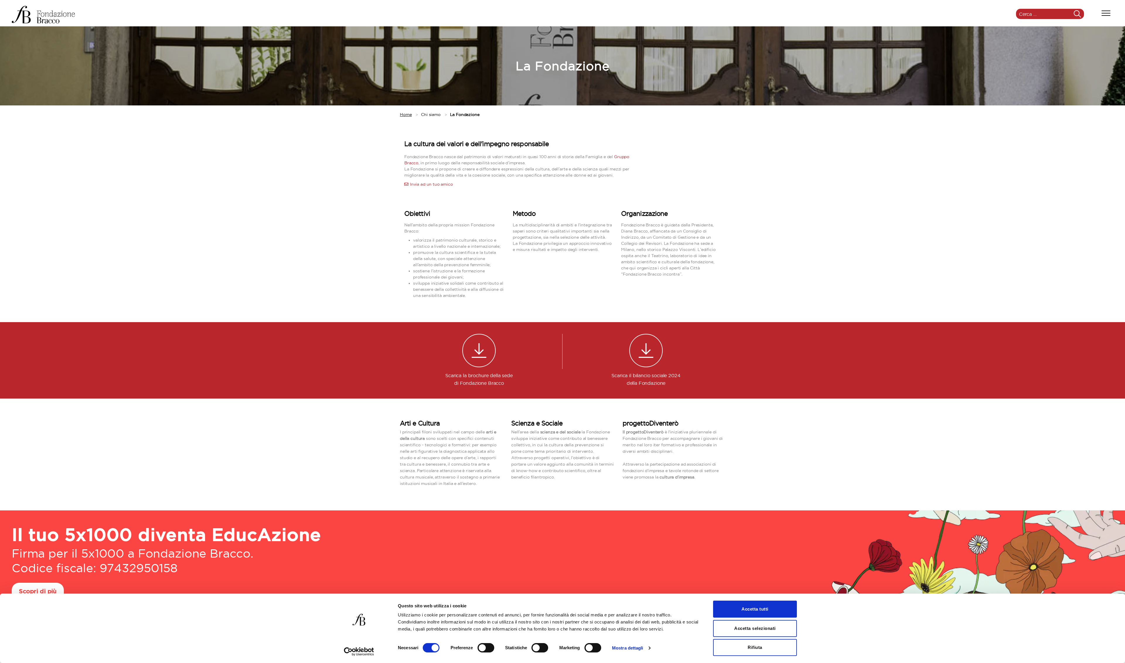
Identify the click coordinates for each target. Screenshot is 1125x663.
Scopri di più (38, 591)
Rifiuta (755, 647)
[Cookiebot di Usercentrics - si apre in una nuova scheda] (359, 651)
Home (406, 114)
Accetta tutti (755, 608)
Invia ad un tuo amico (431, 184)
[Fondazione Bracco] (43, 14)
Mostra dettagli (627, 647)
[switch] (486, 648)
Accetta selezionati (755, 628)
